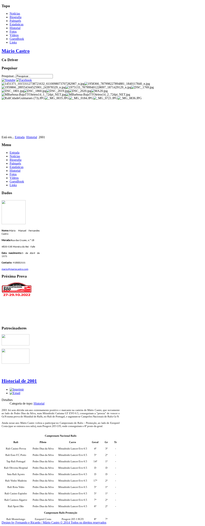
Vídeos (14, 35)
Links (13, 42)
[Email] (15, 393)
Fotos (13, 31)
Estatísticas (16, 24)
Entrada (20, 137)
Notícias (15, 13)
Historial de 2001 (19, 381)
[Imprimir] (17, 389)
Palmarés (15, 20)
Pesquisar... (9, 76)
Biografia (15, 17)
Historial (15, 28)
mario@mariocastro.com (15, 269)
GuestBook (17, 38)
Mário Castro (16, 51)
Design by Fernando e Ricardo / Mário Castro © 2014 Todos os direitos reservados (54, 522)
